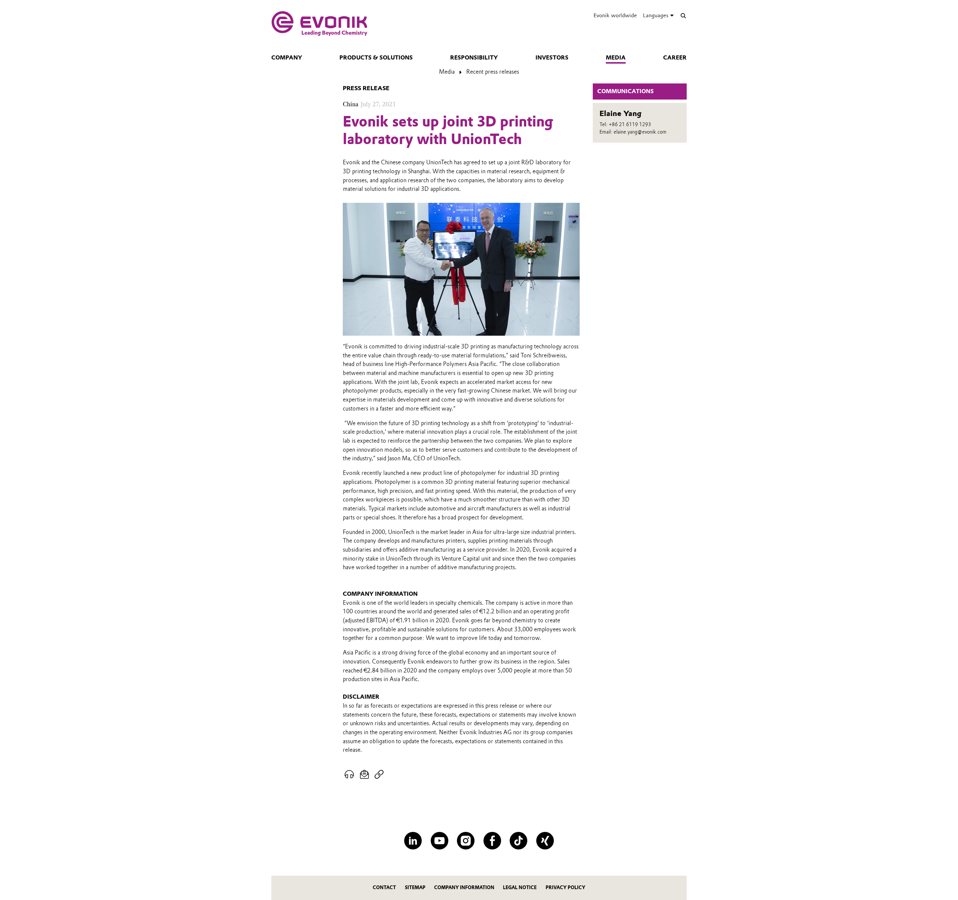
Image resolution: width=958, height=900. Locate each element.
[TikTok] (518, 840)
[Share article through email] (364, 774)
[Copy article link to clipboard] (379, 774)
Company (286, 57)
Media (616, 57)
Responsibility (474, 57)
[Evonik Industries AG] (319, 23)
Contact (384, 887)
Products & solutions (376, 57)
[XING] (545, 840)
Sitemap (415, 887)
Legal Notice (520, 887)
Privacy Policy (565, 887)
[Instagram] (466, 840)
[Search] (683, 15)
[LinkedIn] (413, 840)
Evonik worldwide (615, 15)
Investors (552, 57)
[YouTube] (439, 840)
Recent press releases (492, 71)
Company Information (464, 887)
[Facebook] (492, 840)
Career (675, 57)
